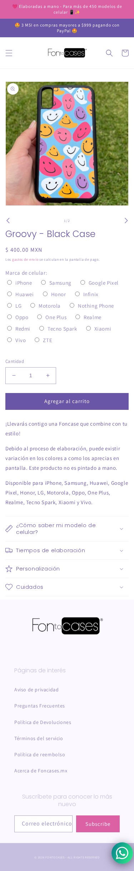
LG (18, 305)
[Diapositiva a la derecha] (126, 220)
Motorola (50, 305)
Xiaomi (102, 328)
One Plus (55, 317)
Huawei (24, 294)
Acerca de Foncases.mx (41, 770)
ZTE (47, 340)
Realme (92, 317)
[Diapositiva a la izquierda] (8, 220)
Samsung (60, 282)
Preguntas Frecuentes (39, 705)
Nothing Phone (96, 305)
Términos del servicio (38, 738)
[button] (9, 53)
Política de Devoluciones (42, 722)
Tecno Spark (62, 328)
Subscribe (97, 823)
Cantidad (14, 361)
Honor (58, 294)
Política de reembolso (39, 754)
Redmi (22, 328)
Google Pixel (104, 282)
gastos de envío (25, 259)
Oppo (21, 317)
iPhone (23, 282)
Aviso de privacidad (36, 689)
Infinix (91, 294)
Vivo (20, 340)
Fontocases (54, 857)
